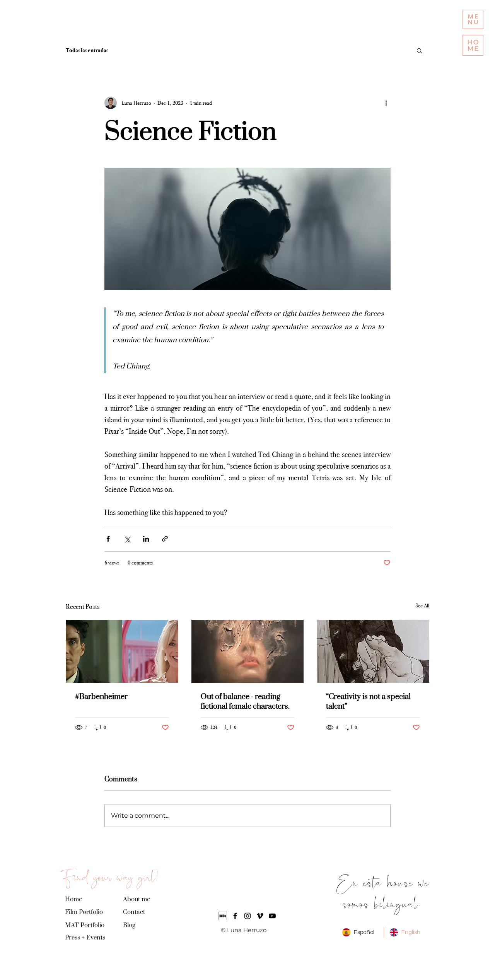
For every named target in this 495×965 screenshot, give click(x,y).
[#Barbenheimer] (122, 651)
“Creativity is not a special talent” (368, 701)
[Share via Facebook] (108, 538)
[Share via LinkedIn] (146, 538)
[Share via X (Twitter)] (127, 538)
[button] (473, 19)
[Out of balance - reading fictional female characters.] (247, 651)
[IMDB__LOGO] (222, 916)
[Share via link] (165, 538)
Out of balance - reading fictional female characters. (245, 701)
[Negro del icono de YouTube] (272, 916)
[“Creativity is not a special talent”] (373, 651)
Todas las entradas (87, 50)
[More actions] (386, 102)
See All (422, 605)
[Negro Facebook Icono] (235, 916)
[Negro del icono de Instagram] (247, 916)
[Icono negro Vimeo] (260, 916)
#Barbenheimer (101, 697)
